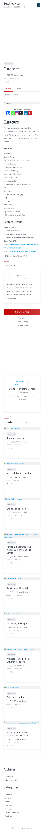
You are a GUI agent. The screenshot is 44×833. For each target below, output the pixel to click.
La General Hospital (17, 588)
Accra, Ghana (23, 393)
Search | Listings (26, 828)
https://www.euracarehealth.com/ (23, 251)
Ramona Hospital (15, 438)
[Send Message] (7, 409)
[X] (21, 113)
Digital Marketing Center (22, 388)
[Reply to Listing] (7, 455)
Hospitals (8, 63)
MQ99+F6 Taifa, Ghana (17, 739)
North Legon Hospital (17, 623)
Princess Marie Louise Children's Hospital (17, 660)
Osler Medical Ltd (15, 697)
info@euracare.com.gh (12, 248)
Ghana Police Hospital (17, 508)
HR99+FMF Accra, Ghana (18, 512)
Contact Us (9, 801)
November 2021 (11, 780)
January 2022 (10, 776)
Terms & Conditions (12, 812)
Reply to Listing (22, 311)
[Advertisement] (22, 33)
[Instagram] (17, 113)
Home (14, 828)
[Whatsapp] (13, 113)
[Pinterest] (30, 113)
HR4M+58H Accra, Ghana (18, 592)
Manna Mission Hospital (19, 473)
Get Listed (9, 809)
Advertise (9, 798)
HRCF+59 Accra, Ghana (14, 75)
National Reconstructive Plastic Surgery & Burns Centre (18, 549)
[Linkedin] (26, 113)
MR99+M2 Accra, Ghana (18, 627)
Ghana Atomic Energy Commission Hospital (17, 734)
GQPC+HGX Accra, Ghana (18, 556)
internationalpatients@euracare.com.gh (24, 244)
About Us (8, 794)
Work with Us (10, 816)
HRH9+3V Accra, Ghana (17, 701)
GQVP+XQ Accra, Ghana (17, 666)
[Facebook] (8, 113)
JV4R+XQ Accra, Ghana (17, 477)
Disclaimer (9, 805)
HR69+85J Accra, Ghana (18, 442)
